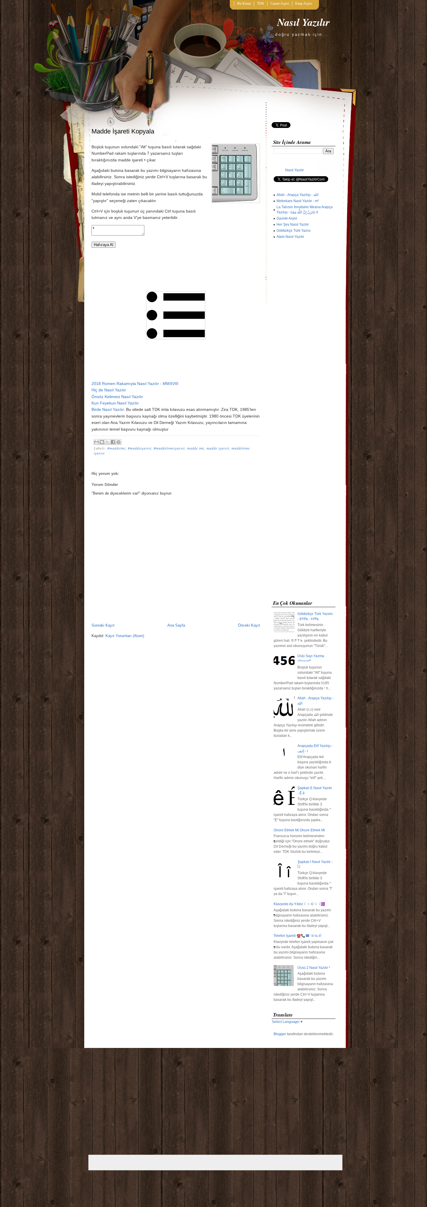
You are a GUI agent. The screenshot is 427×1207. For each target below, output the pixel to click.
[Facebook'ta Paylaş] (113, 442)
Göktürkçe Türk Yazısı (294, 231)
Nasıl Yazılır (303, 22)
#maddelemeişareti (169, 448)
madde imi (195, 448)
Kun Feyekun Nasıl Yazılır (115, 403)
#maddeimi (116, 448)
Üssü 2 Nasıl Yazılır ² (313, 968)
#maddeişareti (139, 448)
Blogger (280, 1034)
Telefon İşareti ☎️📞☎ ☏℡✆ (298, 936)
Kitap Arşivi (303, 3)
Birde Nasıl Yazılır (108, 409)
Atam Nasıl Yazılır (290, 237)
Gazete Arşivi (279, 3)
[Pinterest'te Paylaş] (118, 442)
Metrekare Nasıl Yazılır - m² (298, 201)
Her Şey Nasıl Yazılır (293, 224)
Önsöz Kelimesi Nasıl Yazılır (117, 396)
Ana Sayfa (176, 625)
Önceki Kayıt (249, 625)
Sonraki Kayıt (103, 625)
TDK (260, 3)
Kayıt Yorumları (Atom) (124, 636)
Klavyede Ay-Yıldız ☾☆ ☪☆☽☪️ (299, 904)
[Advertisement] (303, 421)
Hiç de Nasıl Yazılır (109, 390)
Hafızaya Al (103, 245)
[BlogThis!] (102, 442)
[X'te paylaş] (107, 442)
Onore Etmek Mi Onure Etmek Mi (299, 830)
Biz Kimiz (244, 3)
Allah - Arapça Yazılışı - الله (297, 195)
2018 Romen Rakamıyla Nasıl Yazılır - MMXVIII (135, 383)
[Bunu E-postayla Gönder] (96, 442)
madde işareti (218, 448)
